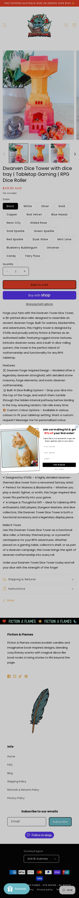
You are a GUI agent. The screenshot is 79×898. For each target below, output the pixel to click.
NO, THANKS (59, 469)
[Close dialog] (77, 427)
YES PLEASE (59, 465)
